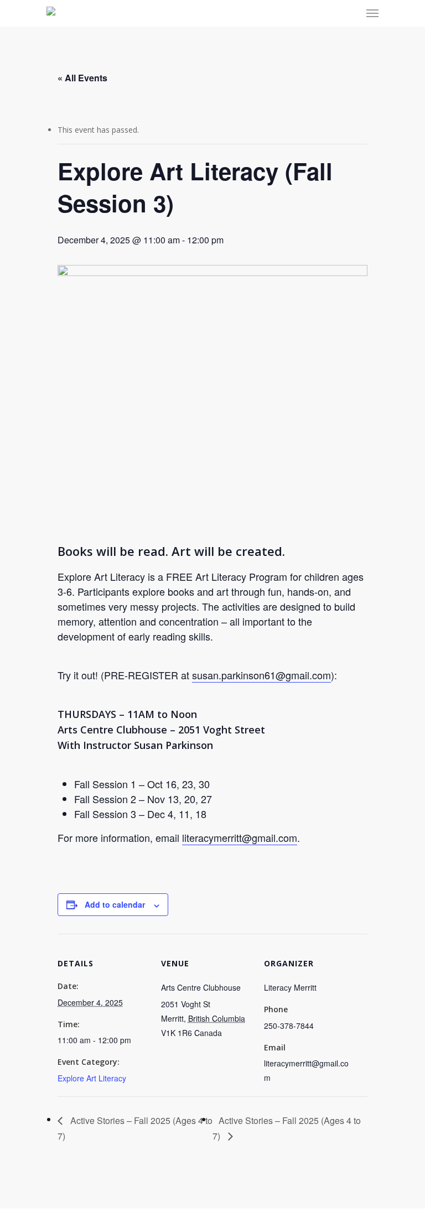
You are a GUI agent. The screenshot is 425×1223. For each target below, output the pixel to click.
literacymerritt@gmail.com (239, 837)
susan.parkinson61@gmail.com (261, 675)
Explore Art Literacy (92, 1078)
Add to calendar (115, 904)
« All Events (82, 77)
